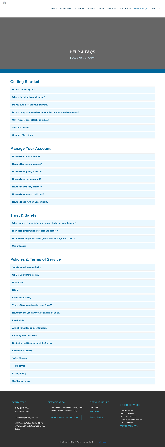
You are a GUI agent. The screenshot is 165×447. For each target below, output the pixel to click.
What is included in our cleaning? (28, 97)
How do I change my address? (27, 187)
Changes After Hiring (22, 135)
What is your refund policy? (25, 275)
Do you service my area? (24, 90)
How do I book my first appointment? (30, 202)
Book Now (66, 9)
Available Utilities (20, 127)
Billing (15, 290)
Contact (155, 9)
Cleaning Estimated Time (24, 335)
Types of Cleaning (85, 9)
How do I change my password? (28, 171)
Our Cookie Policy (21, 381)
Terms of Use (18, 366)
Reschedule (18, 320)
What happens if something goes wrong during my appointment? (44, 223)
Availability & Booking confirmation (29, 328)
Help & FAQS (140, 9)
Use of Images (19, 246)
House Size (17, 282)
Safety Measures (20, 358)
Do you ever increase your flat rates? (30, 105)
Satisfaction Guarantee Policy (26, 267)
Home (54, 9)
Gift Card (125, 9)
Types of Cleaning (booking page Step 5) (32, 305)
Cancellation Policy (21, 298)
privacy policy (96, 417)
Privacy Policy (19, 373)
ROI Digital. (102, 442)
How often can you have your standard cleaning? (36, 313)
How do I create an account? (26, 156)
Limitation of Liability (22, 351)
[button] (82, 90)
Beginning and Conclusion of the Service (32, 343)
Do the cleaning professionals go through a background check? (43, 238)
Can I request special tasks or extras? (30, 120)
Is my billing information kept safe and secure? (35, 231)
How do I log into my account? (27, 164)
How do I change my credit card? (28, 194)
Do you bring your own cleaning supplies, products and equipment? (45, 112)
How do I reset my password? (26, 179)
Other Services (108, 9)
